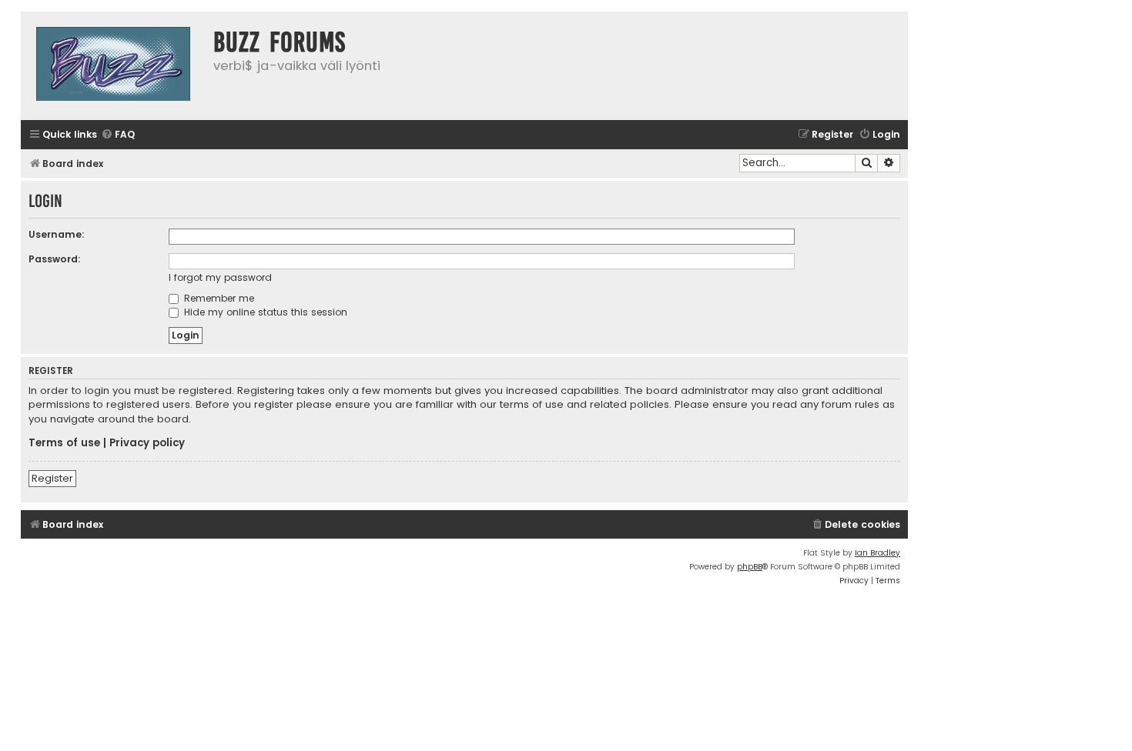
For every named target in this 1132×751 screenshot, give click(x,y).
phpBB (749, 566)
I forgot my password (220, 277)
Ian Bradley (877, 553)
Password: (54, 258)
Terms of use (64, 443)
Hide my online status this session (264, 312)
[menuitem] (118, 135)
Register (52, 478)
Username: (56, 234)
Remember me (217, 298)
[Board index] (113, 65)
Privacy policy (147, 443)
